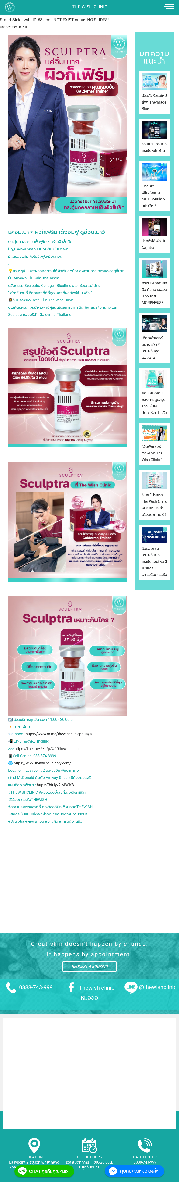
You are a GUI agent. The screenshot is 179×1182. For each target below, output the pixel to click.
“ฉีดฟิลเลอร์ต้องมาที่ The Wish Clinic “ (152, 453)
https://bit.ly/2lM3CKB (55, 785)
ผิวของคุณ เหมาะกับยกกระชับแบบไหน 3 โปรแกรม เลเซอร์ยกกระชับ (154, 561)
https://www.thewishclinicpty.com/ (42, 763)
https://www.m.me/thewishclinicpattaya (59, 734)
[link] (67, 395)
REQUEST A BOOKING (90, 966)
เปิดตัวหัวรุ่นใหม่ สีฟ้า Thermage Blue (154, 102)
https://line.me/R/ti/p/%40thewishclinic (47, 748)
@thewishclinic (158, 987)
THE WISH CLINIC (89, 7)
